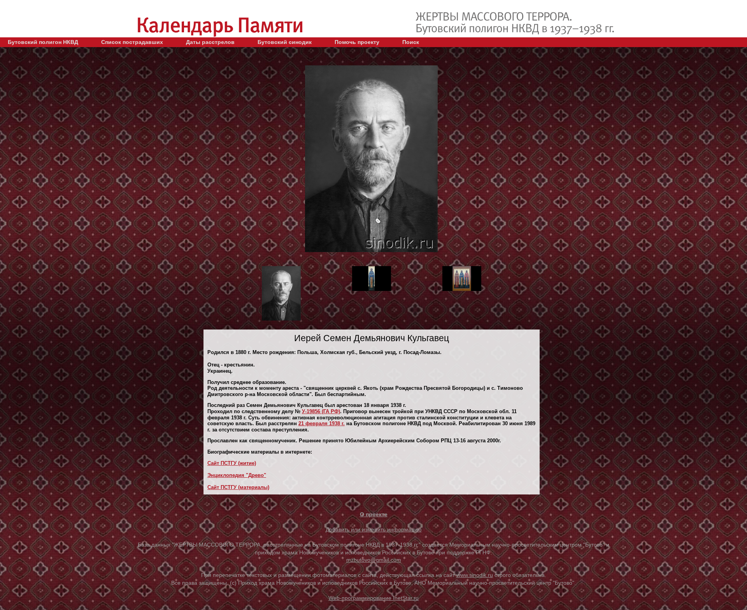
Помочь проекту (357, 42)
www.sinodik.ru (474, 575)
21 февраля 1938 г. (321, 423)
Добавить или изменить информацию (374, 529)
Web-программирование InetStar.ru (373, 598)
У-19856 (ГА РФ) (321, 411)
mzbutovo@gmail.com (373, 560)
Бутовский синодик (285, 42)
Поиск (410, 42)
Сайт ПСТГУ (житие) (231, 463)
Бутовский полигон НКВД (43, 42)
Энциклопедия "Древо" (236, 475)
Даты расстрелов (210, 42)
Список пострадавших (132, 42)
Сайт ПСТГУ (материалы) (238, 487)
